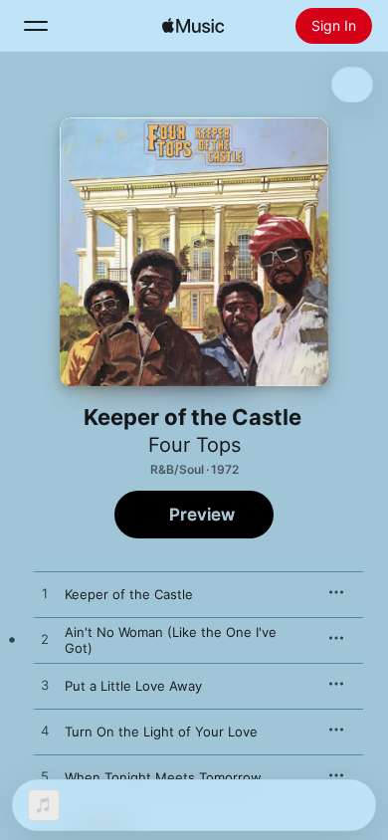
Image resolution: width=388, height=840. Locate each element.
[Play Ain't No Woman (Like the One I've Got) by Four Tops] (45, 640)
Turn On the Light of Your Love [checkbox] (161, 731)
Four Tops (194, 445)
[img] (193, 26)
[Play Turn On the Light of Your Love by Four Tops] (45, 731)
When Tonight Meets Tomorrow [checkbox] (163, 777)
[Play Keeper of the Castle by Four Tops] (45, 594)
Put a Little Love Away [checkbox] (133, 686)
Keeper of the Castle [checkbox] (129, 594)
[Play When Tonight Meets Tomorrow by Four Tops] (45, 777)
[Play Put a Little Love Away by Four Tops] (45, 686)
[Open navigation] (36, 26)
